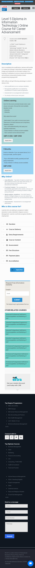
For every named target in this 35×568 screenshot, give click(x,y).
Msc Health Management (15, 418)
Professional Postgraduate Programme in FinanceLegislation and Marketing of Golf (17, 348)
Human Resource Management (16, 476)
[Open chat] (30, 563)
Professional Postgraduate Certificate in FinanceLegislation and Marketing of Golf (17, 356)
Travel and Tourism (13, 468)
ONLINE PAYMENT (29, 1)
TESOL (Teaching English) (15, 479)
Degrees (16, 8)
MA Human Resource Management (18, 412)
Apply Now (8, 140)
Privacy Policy (15, 555)
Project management (14, 482)
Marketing (11, 452)
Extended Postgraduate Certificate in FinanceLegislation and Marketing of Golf (16, 332)
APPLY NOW (17, 3)
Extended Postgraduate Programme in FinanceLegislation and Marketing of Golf (16, 324)
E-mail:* (8, 289)
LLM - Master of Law (14, 421)
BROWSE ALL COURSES (19, 1)
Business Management (14, 446)
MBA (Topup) (12, 409)
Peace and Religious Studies (16, 491)
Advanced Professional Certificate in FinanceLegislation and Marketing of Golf (16, 316)
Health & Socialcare (13, 465)
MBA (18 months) (13, 406)
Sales (9, 449)
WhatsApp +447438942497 (7, 1)
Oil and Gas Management (15, 494)
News (21, 556)
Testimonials (15, 556)
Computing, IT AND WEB (15, 461)
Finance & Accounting (14, 455)
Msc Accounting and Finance (16, 415)
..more (6, 426)
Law (9, 458)
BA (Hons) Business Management (17, 424)
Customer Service (13, 488)
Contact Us (27, 556)
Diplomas (25, 8)
